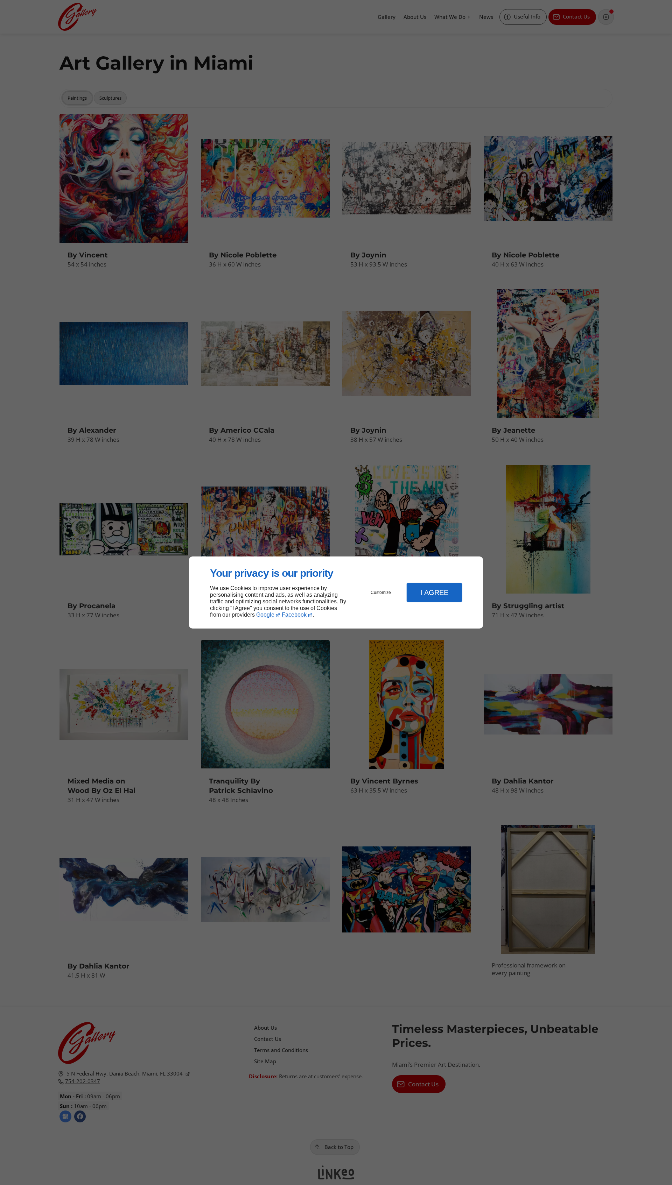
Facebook (294, 615)
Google (265, 615)
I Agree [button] (434, 592)
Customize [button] (381, 592)
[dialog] (336, 592)
